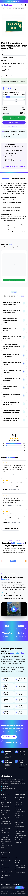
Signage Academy (20, 872)
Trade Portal (18, 863)
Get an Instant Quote (10, 742)
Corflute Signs (18, 804)
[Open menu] (25, 5)
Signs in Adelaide (20, 706)
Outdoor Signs (18, 809)
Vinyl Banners (18, 829)
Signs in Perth (8, 706)
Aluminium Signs (19, 802)
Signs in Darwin (20, 712)
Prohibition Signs (5, 832)
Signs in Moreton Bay (21, 693)
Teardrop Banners (19, 826)
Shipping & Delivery (20, 865)
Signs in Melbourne (21, 700)
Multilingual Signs (5, 826)
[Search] (22, 5)
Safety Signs (8, 8)
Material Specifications (18, 178)
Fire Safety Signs (5, 806)
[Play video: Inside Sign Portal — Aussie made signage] (14, 609)
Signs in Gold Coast (21, 679)
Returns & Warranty (20, 867)
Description (5, 178)
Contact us (21, 767)
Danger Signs (4, 799)
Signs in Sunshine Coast (6, 686)
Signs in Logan (21, 686)
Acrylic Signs (18, 799)
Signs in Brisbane (6, 679)
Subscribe (19, 887)
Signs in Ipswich (6, 693)
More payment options (14, 126)
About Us (17, 860)
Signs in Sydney (6, 700)
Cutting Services (6, 858)
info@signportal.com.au (9, 788)
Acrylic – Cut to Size (6, 860)
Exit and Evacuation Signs (18, 8)
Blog (16, 870)
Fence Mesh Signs (19, 820)
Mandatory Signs (5, 821)
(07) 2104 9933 (10, 737)
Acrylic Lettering (19, 797)
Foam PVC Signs (19, 807)
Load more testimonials (10, 528)
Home (3, 8)
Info (16, 858)
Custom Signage (20, 794)
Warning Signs (4, 850)
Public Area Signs (5, 835)
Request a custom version (14, 166)
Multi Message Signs (6, 823)
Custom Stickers (19, 839)
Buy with (11, 122)
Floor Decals (18, 842)
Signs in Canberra (7, 712)
